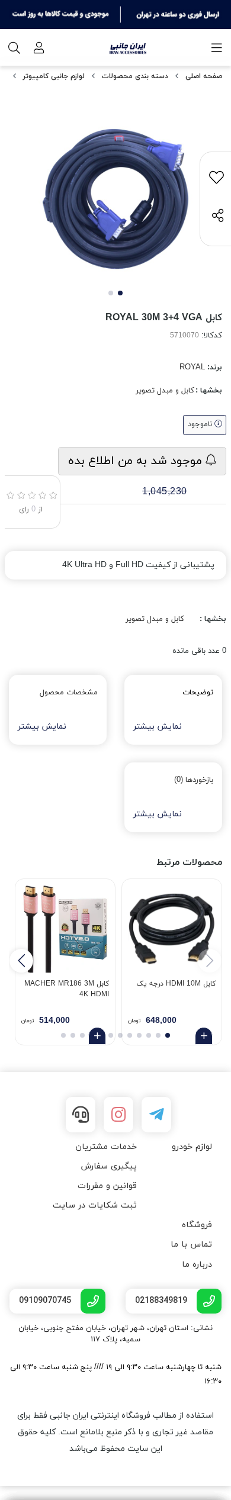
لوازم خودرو (192, 1147)
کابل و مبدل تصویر (165, 390)
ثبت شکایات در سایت (95, 1205)
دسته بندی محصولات (135, 76)
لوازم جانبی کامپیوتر (54, 76)
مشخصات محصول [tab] (69, 692)
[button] (21, 961)
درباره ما (197, 1264)
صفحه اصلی (203, 76)
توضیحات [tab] (197, 692)
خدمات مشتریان (106, 1147)
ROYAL (192, 367)
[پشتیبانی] (80, 1114)
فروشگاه (197, 1225)
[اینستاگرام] (118, 1114)
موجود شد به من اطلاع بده (137, 461)
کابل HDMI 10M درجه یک (176, 984)
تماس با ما (191, 1244)
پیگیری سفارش (109, 1166)
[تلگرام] (156, 1114)
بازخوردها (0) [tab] (193, 780)
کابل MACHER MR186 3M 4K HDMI (66, 989)
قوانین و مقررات (107, 1186)
